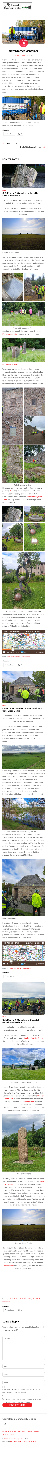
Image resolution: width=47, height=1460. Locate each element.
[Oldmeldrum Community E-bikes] (17, 9)
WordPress (13, 1441)
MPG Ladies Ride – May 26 (14, 968)
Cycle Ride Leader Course (30, 147)
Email (6, 1374)
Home (4, 1431)
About (12, 1434)
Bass (11, 491)
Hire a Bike (22, 1431)
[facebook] (5, 1425)
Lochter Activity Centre (33, 1038)
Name (6, 1366)
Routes (36, 1431)
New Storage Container (23, 51)
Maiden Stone (28, 1102)
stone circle (9, 1265)
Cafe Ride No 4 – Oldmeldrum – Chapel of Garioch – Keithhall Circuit (20, 1021)
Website (7, 1382)
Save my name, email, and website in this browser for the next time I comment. (23, 1391)
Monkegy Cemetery (10, 334)
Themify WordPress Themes (27, 1441)
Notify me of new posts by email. (19, 1402)
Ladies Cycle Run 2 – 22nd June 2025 (20, 1299)
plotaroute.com (6, 1302)
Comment (8, 1338)
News (24, 55)
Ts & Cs (5, 1434)
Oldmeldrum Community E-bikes (14, 1439)
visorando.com (26, 656)
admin (16, 55)
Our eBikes (12, 1431)
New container (12, 143)
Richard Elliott (36, 1299)
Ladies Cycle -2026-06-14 (14, 656)
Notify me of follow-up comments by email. (24, 1399)
